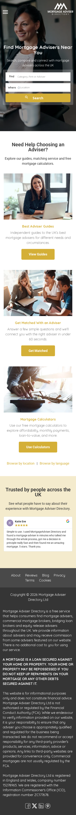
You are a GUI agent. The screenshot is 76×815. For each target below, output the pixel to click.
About (15, 575)
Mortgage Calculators (38, 419)
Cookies (45, 580)
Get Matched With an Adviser (38, 323)
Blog (45, 575)
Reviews (31, 575)
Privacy (59, 575)
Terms (29, 580)
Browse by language (54, 463)
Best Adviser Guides (38, 226)
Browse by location (20, 463)
